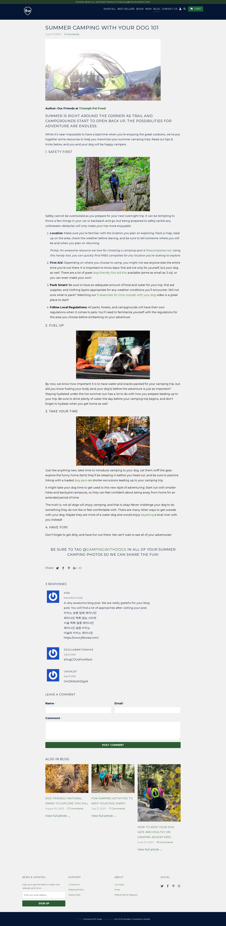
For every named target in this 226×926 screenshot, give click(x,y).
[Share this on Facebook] (62, 568)
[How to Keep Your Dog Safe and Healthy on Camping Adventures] (159, 822)
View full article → (57, 816)
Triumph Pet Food (92, 108)
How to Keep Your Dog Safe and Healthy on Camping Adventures (156, 832)
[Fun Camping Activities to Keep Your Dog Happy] (113, 793)
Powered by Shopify (141, 919)
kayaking (147, 515)
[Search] (185, 10)
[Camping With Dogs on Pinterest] (173, 886)
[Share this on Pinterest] (68, 568)
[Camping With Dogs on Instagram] (179, 886)
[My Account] (180, 10)
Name (50, 703)
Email (119, 703)
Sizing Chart (74, 895)
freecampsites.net (158, 250)
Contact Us (73, 884)
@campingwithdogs (104, 549)
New (148, 9)
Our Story (119, 884)
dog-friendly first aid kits (110, 272)
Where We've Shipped (126, 895)
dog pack (81, 480)
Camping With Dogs (92, 919)
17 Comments (75, 808)
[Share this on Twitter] (57, 568)
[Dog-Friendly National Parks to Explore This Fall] (66, 793)
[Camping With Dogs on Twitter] (162, 886)
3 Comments (71, 34)
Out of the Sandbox (122, 919)
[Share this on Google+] (73, 568)
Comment (53, 718)
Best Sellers (126, 9)
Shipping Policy (76, 889)
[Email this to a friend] (79, 568)
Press (117, 889)
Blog (156, 9)
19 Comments (165, 842)
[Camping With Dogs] (27, 11)
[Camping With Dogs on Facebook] (168, 886)
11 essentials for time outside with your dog (126, 295)
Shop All (110, 9)
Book (140, 9)
